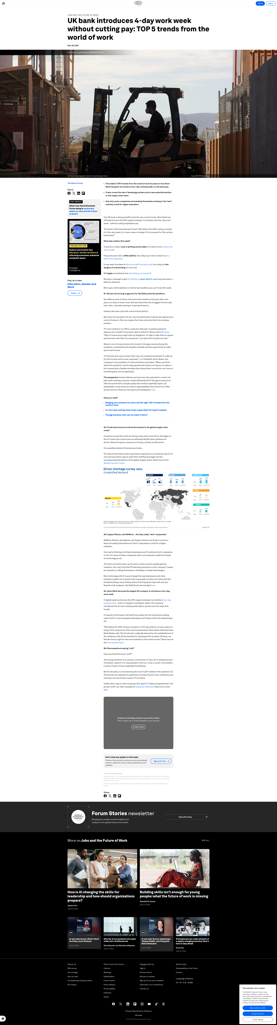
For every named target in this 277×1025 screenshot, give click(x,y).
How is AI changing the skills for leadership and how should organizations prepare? (101, 896)
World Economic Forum (114, 463)
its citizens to (142, 279)
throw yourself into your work (139, 264)
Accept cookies (138, 727)
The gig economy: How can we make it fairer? (126, 415)
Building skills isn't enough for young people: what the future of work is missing (174, 894)
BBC (106, 690)
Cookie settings (258, 1019)
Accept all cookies (258, 1014)
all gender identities (145, 687)
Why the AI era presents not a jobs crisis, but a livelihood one (120, 940)
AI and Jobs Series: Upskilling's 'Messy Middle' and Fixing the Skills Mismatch (156, 941)
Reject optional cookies (258, 1008)
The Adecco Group (75, 183)
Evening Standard (115, 642)
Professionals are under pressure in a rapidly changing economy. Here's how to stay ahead (192, 941)
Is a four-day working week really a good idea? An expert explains (136, 410)
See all (205, 840)
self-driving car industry (139, 273)
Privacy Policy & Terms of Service (138, 1011)
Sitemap (138, 1015)
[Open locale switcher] (3, 1018)
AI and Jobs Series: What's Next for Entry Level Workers (84, 940)
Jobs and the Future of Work (83, 15)
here (153, 390)
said (141, 359)
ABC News (164, 332)
